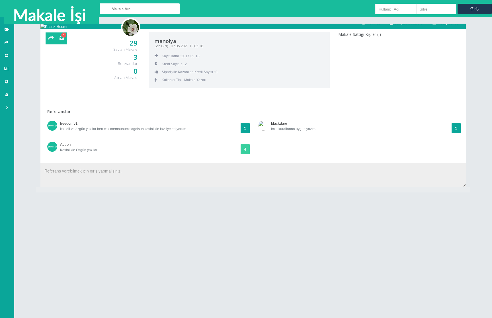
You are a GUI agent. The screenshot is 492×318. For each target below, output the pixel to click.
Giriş (474, 8)
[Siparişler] (7, 55)
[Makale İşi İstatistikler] (7, 68)
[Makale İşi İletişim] (7, 81)
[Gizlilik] (7, 94)
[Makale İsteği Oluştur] (7, 42)
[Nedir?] (7, 107)
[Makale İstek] (51, 38)
